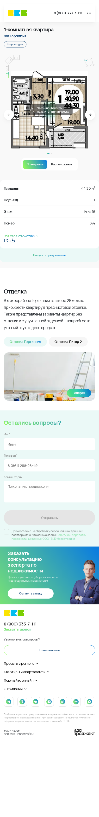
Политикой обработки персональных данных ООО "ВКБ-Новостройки (49, 537)
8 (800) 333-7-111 (68, 13)
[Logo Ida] (84, 732)
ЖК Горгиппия (15, 36)
